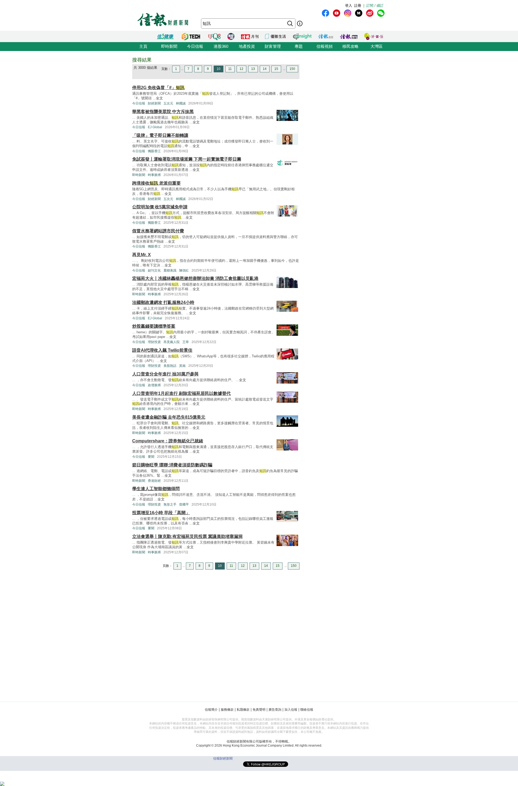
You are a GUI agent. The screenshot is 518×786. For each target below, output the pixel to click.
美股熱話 (169, 366)
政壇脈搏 (154, 385)
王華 (185, 342)
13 (253, 69)
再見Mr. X (141, 254)
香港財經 (154, 481)
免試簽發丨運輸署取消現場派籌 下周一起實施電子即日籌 (186, 159)
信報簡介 (211, 710)
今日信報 (195, 46)
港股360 (221, 46)
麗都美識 (169, 270)
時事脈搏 (154, 175)
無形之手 (169, 504)
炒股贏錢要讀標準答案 (153, 326)
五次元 (168, 103)
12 (241, 69)
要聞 (151, 457)
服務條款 (227, 710)
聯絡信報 (306, 710)
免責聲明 (259, 710)
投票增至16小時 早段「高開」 (161, 512)
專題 (299, 46)
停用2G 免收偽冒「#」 (158, 87)
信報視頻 (324, 46)
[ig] (347, 13)
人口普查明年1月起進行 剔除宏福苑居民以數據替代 (181, 393)
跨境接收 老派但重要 (156, 183)
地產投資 (247, 46)
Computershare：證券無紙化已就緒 (167, 441)
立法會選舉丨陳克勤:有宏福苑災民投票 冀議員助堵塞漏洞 (187, 536)
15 (276, 69)
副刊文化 (154, 270)
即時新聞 (169, 46)
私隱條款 (243, 710)
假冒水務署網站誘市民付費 (158, 231)
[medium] (358, 13)
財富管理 (273, 46)
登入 (348, 6)
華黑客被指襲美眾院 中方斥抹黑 (163, 111)
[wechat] (380, 13)
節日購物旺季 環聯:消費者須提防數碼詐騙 (172, 465)
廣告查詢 (274, 710)
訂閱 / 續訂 (375, 6)
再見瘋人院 (171, 342)
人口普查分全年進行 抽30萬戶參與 (165, 374)
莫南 (182, 366)
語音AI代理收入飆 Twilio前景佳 (162, 350)
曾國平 (184, 504)
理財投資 (154, 342)
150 (292, 69)
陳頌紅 (184, 270)
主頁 (143, 46)
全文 (159, 98)
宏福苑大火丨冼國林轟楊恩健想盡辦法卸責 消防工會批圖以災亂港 (195, 278)
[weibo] (369, 13)
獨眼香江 (154, 151)
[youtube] (336, 13)
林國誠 (181, 103)
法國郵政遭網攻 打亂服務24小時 (163, 302)
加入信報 (290, 710)
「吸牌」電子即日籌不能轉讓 (160, 135)
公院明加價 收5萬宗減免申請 (160, 207)
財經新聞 (154, 103)
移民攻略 (350, 46)
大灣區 (376, 46)
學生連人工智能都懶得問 (156, 488)
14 (265, 69)
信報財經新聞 (223, 758)
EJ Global (155, 127)
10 (218, 69)
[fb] (325, 13)
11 (230, 69)
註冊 (357, 6)
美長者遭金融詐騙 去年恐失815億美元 (168, 417)
